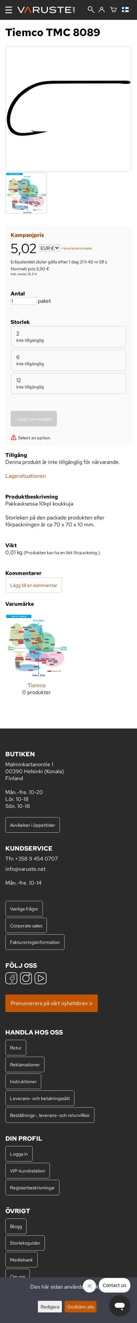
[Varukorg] (113, 10)
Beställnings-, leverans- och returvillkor (50, 1115)
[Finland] (127, 10)
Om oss (17, 1276)
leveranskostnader (78, 248)
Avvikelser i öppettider (32, 825)
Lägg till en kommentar (33, 585)
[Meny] (8, 10)
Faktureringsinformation (35, 942)
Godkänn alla (80, 1306)
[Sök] (91, 10)
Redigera (50, 1306)
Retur (16, 1047)
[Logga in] (101, 10)
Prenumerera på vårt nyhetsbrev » (51, 1003)
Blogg (16, 1226)
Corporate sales (26, 925)
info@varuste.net (25, 868)
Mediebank (21, 1260)
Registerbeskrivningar (32, 1187)
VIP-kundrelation (27, 1171)
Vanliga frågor (24, 908)
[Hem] (48, 10)
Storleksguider (25, 1243)
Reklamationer (25, 1064)
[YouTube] (41, 979)
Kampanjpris (27, 235)
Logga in (19, 1154)
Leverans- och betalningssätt (40, 1098)
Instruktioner (23, 1081)
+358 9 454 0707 (36, 858)
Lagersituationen (25, 475)
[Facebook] (11, 979)
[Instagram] (26, 979)
